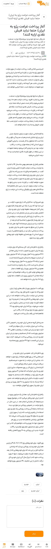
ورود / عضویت (8, 4)
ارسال (34, 534)
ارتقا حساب (23, 4)
